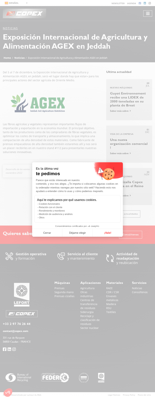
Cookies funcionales (49, 204)
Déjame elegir (77, 232)
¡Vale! (107, 232)
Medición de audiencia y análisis (56, 214)
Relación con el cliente (50, 207)
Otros (41, 217)
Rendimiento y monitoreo (52, 210)
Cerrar (47, 232)
